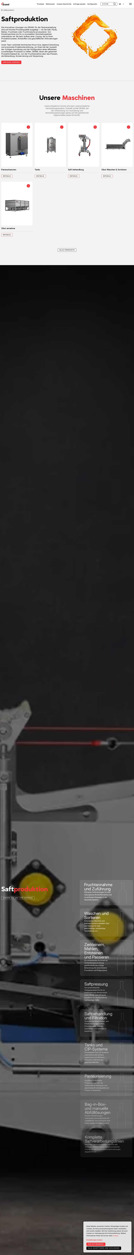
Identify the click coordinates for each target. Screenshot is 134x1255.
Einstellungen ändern (94, 1240)
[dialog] (107, 1236)
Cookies (115, 1236)
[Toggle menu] (130, 4)
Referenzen (50, 4)
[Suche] (114, 4)
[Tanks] (50, 151)
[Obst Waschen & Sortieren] (117, 151)
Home (1, 10)
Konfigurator (92, 4)
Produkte (40, 4)
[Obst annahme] (17, 210)
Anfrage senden (79, 4)
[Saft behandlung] (83, 151)
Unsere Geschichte (64, 4)
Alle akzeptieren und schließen (103, 1248)
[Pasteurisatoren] (17, 151)
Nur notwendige (96, 1244)
